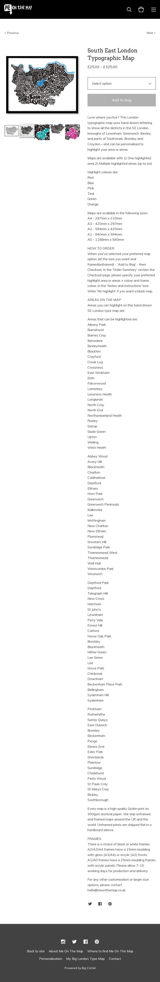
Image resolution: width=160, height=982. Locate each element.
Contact (115, 959)
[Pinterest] (97, 942)
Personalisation (50, 959)
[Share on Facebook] (100, 904)
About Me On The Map (66, 951)
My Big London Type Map (85, 959)
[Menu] (153, 9)
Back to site (36, 951)
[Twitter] (74, 942)
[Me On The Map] (18, 9)
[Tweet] (90, 904)
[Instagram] (63, 942)
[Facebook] (85, 942)
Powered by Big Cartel (80, 968)
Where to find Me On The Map (110, 951)
